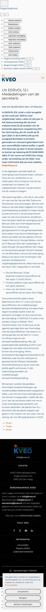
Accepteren (23, 591)
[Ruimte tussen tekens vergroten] (38, 68)
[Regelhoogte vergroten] (29, 65)
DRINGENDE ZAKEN (30, 515)
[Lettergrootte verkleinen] (25, 62)
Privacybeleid (11, 585)
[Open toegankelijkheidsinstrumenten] (4, 3)
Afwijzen (23, 598)
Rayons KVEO (23, 548)
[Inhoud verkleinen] (28, 58)
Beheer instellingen (23, 604)
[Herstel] (2, 14)
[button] (43, 78)
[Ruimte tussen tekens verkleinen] (34, 68)
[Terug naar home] (9, 78)
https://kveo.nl (9, 165)
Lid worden (23, 545)
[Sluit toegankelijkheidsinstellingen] (7, 14)
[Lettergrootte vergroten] (29, 62)
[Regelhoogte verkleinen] (25, 65)
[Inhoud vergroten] (31, 58)
